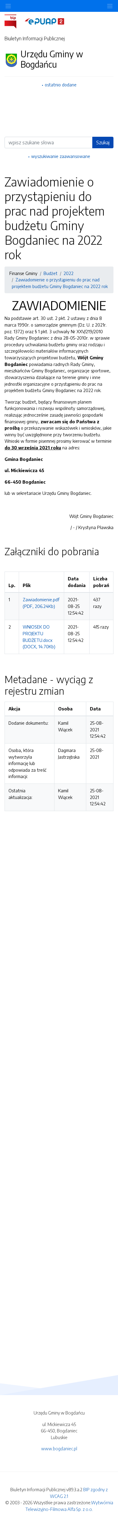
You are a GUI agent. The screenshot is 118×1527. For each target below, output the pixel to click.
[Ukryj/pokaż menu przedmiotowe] (8, 5)
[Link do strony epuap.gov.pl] (44, 21)
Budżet (50, 273)
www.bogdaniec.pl (59, 1448)
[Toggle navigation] (110, 5)
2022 (69, 273)
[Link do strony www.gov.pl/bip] (14, 21)
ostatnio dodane (61, 84)
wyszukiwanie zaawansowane (60, 156)
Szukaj (103, 142)
